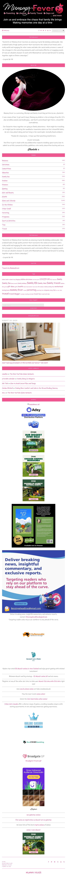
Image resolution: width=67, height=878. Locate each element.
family (59, 279)
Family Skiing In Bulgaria (26, 379)
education (55, 279)
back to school (9, 279)
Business (5, 161)
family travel (53, 283)
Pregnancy (5, 217)
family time (42, 283)
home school (35, 286)
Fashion (4, 181)
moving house (6, 290)
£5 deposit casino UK (41, 676)
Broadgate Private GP (33, 761)
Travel (4, 229)
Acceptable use (7, 863)
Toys (3, 225)
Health (4, 197)
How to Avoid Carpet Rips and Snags (23, 383)
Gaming (4, 189)
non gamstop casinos (33, 815)
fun (3, 287)
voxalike (4, 374)
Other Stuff (6, 209)
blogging (18, 279)
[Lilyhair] (33, 800)
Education (5, 173)
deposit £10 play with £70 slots (50, 681)
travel (5, 293)
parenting (31, 290)
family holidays (22, 283)
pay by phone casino (27, 689)
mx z (3, 393)
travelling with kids (29, 294)
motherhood (59, 287)
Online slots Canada (11, 704)
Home (4, 861)
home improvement (28, 286)
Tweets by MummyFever (10, 268)
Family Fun (6, 177)
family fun (6, 283)
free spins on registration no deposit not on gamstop (33, 820)
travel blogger (14, 294)
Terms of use (6, 866)
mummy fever (16, 290)
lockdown (42, 286)
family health (14, 283)
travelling (22, 294)
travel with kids (45, 294)
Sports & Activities (8, 221)
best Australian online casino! (37, 699)
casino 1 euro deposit (33, 830)
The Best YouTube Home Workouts (22, 374)
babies (3, 279)
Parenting (5, 213)
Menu (6, 30)
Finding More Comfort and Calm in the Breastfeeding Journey (36, 388)
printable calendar (8, 379)
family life (32, 283)
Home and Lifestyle (8, 201)
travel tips (37, 294)
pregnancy (46, 290)
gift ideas (10, 287)
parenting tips (40, 290)
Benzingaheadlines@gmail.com (36, 617)
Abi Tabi (5, 383)
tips (54, 290)
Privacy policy (7, 865)
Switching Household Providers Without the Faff (25, 363)
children (23, 279)
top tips (57, 290)
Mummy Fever (33, 872)
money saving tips (49, 287)
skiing (51, 290)
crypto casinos (39, 825)
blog (14, 279)
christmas (29, 279)
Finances (5, 185)
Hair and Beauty (8, 193)
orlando (24, 290)
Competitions (6, 169)
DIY (51, 279)
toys (61, 290)
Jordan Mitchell (7, 388)
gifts (16, 287)
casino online (41, 694)
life (39, 287)
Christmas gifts (36, 279)
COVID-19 (45, 279)
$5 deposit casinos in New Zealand (27, 669)
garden (5, 286)
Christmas (5, 165)
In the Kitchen (7, 205)
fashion (62, 283)
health (20, 286)
